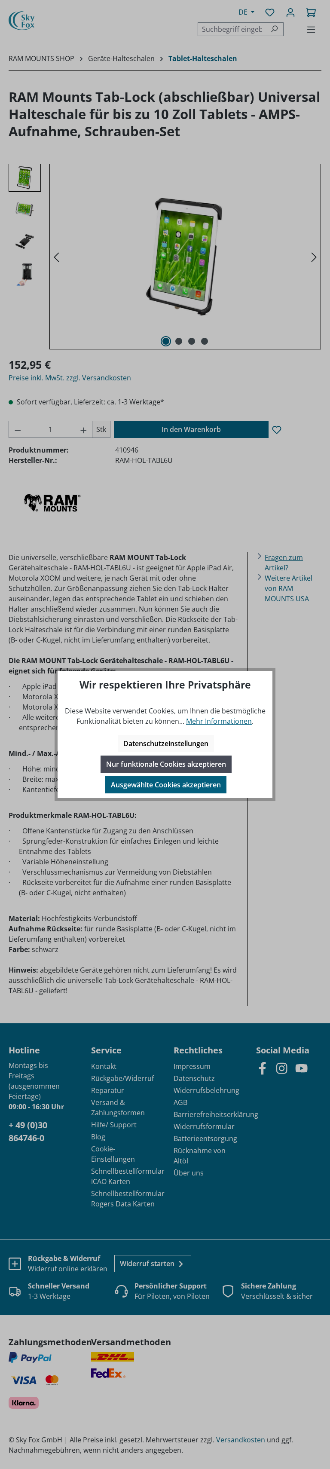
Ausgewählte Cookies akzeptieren (166, 785)
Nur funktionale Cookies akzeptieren (166, 764)
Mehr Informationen (219, 721)
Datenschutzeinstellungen (165, 743)
